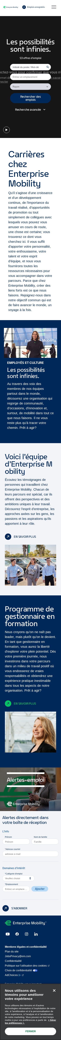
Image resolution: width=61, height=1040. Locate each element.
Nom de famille (40, 837)
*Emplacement (11, 884)
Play (6, 130)
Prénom (8, 837)
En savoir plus (25, 536)
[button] (30, 98)
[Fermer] (54, 990)
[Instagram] (26, 934)
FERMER (30, 1031)
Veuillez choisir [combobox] (12, 878)
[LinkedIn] (36, 934)
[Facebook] (17, 934)
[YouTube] (7, 934)
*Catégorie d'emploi (13, 874)
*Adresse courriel (12, 849)
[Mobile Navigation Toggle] (54, 7)
